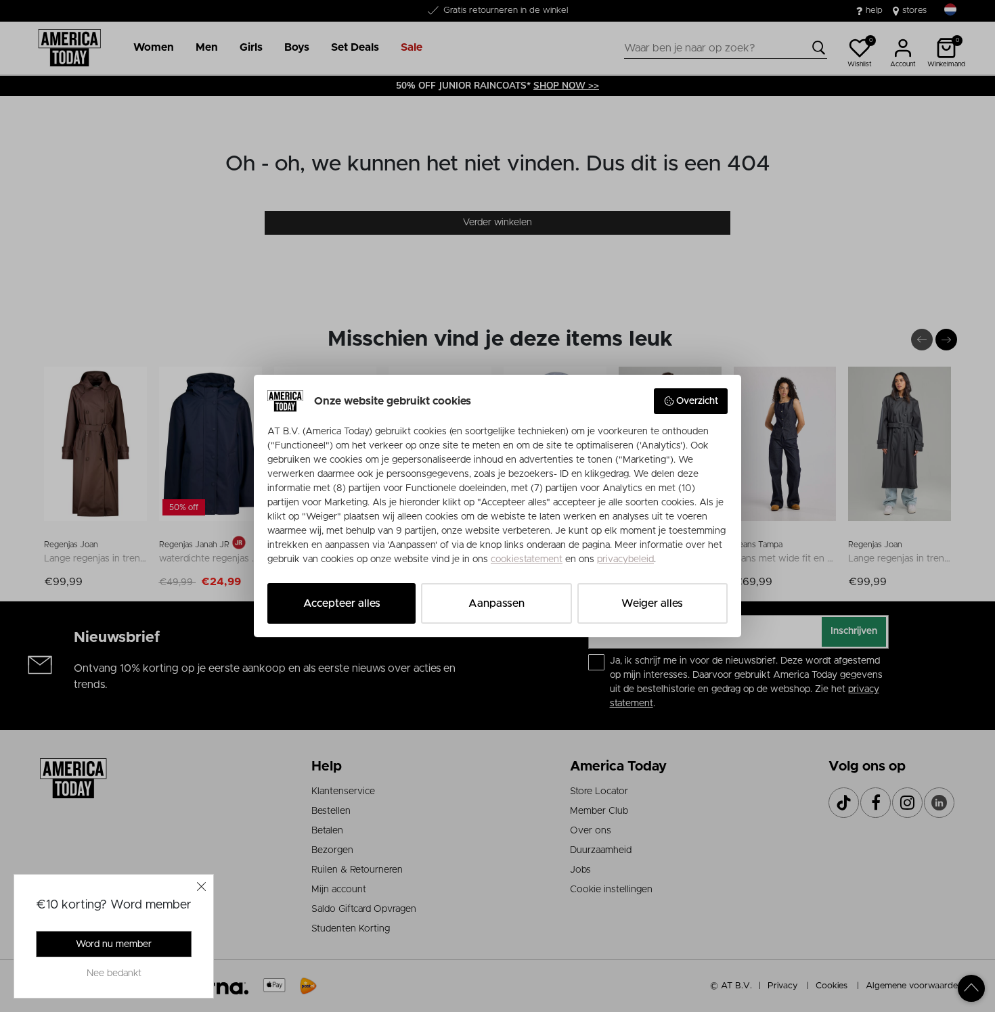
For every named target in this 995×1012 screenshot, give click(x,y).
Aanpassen (496, 603)
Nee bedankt (114, 973)
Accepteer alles (341, 603)
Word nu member (114, 944)
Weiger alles (652, 603)
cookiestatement (526, 559)
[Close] (201, 886)
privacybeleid (625, 559)
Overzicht (697, 401)
